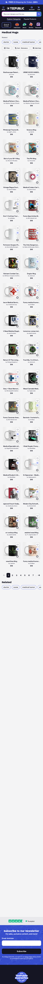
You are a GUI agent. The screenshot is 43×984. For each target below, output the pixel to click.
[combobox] (19, 14)
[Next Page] (39, 575)
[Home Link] (15, 8)
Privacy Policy (28, 956)
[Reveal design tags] (17, 67)
